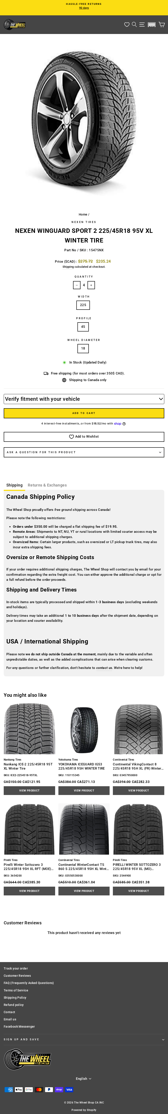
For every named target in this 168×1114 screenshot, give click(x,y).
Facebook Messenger (19, 1026)
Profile (84, 318)
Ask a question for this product (41, 452)
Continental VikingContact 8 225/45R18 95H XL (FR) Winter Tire (137, 766)
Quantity (84, 276)
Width (84, 296)
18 (83, 348)
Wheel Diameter (83, 340)
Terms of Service (16, 990)
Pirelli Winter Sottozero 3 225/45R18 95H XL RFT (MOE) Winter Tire (27, 867)
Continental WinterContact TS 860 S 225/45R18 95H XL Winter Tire (84, 867)
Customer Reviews (17, 975)
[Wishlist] (126, 25)
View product (29, 790)
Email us (10, 1019)
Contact (9, 1012)
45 (83, 327)
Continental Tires (123, 759)
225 (83, 305)
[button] (151, 25)
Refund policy (14, 1005)
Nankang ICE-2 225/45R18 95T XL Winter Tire (28, 766)
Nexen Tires (84, 222)
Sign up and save (22, 1039)
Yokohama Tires (68, 759)
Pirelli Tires (11, 860)
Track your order (16, 968)
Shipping (68, 266)
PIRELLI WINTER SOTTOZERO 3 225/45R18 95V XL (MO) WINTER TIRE (137, 867)
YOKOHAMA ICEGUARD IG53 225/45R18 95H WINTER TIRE (81, 766)
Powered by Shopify (84, 1110)
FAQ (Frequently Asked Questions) (29, 983)
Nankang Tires (12, 759)
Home (83, 214)
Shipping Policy (15, 997)
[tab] (14, 486)
